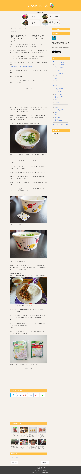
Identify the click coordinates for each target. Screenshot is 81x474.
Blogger (47, 472)
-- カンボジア (58, 91)
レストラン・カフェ (59, 72)
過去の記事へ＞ (45, 462)
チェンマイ (58, 69)
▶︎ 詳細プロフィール (55, 50)
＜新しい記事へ (14, 462)
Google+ (25, 395)
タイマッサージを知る (59, 64)
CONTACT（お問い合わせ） (41, 468)
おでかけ (56, 66)
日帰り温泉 (57, 119)
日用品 (56, 78)
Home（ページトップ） (41, 467)
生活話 (56, 80)
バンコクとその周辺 (60, 67)
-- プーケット (58, 89)
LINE (42, 395)
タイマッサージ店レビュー (60, 62)
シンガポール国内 (59, 88)
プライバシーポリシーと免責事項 (41, 470)
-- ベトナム (58, 70)
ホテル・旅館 (57, 117)
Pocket (36, 395)
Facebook (19, 395)
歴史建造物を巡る (58, 120)
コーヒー (56, 77)
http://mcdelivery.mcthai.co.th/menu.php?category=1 (22, 66)
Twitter (13, 395)
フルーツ (56, 75)
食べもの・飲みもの (59, 73)
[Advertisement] (29, 96)
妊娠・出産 (57, 102)
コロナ (56, 115)
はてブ (31, 395)
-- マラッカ (58, 92)
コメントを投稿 (15, 457)
